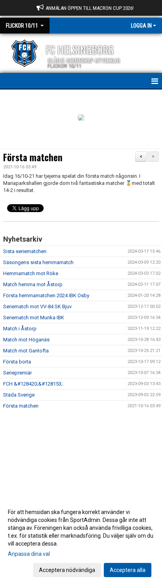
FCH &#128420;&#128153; (33, 384)
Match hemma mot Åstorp (33, 284)
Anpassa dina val (29, 554)
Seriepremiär (17, 373)
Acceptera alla (127, 570)
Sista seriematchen (24, 251)
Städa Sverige (19, 395)
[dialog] (81, 540)
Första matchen (33, 157)
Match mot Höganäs (26, 340)
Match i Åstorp (20, 329)
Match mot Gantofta (26, 351)
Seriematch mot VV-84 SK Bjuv (37, 306)
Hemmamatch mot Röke (30, 273)
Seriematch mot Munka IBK (33, 317)
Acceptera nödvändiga (67, 570)
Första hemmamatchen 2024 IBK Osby (46, 295)
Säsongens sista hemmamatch (38, 262)
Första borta (17, 362)
